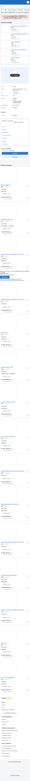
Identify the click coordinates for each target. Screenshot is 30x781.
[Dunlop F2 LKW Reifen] (15, 633)
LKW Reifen (15, 93)
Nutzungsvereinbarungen (18, 280)
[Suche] (28, 6)
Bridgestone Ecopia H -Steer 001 (9, 504)
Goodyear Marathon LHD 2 (8, 402)
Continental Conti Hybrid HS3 (9, 575)
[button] (28, 2)
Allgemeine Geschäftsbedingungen (10, 730)
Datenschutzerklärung (7, 733)
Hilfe (3, 707)
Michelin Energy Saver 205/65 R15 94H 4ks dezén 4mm (15, 610)
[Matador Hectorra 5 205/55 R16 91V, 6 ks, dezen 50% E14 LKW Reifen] (15, 245)
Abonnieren (5, 277)
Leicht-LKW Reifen (6, 135)
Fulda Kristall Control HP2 (8, 436)
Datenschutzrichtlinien (5, 280)
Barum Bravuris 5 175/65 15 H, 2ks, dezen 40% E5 (19, 49)
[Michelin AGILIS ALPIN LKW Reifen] (15, 358)
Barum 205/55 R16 (15, 42)
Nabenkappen (5, 132)
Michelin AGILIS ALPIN (7, 367)
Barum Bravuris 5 (15, 57)
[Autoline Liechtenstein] (9, 2)
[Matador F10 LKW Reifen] (15, 323)
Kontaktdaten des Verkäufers (8, 709)
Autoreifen (4, 129)
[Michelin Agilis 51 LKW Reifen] (15, 175)
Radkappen (4, 138)
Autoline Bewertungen (7, 737)
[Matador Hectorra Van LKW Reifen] (15, 210)
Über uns (4, 705)
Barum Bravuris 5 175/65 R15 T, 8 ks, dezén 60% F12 (19, 26)
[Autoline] (5, 10)
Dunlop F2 (4, 643)
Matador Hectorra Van (7, 219)
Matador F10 (4, 332)
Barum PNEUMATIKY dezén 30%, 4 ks (19, 34)
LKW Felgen (5, 144)
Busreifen (4, 141)
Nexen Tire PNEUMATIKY (8, 677)
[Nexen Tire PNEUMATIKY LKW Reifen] (15, 668)
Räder (3, 126)
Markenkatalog (5, 740)
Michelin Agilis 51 (5, 185)
